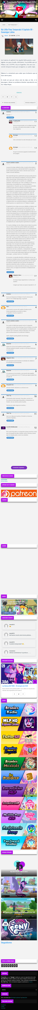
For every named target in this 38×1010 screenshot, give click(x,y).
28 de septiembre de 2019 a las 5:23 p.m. (21, 395)
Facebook (3, 1005)
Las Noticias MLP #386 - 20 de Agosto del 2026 (15, 686)
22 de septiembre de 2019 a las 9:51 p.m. (23, 384)
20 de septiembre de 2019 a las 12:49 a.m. (20, 111)
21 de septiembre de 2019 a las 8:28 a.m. (20, 370)
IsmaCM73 (12, 624)
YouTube (3, 1008)
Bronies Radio (4, 481)
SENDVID (19, 92)
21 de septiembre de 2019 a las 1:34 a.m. (24, 358)
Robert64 (8, 343)
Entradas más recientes (9, 102)
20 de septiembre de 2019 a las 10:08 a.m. (20, 294)
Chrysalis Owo (10, 384)
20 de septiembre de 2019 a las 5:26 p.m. (20, 343)
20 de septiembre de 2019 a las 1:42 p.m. (18, 306)
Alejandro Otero (17, 275)
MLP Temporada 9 (12, 24)
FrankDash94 (16, 121)
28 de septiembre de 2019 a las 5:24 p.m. (21, 413)
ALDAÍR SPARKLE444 (11, 427)
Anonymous (12, 651)
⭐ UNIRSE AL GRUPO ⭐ (9, 613)
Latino (3, 24)
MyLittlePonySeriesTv (16, 997)
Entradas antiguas (29, 102)
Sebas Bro (24, 997)
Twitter (2, 1006)
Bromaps (15, 135)
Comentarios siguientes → (19, 467)
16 (18, 35)
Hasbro (31, 982)
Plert (7, 306)
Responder (10, 117)
